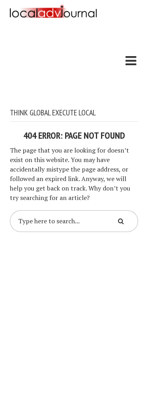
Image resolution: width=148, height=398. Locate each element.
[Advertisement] (53, 64)
